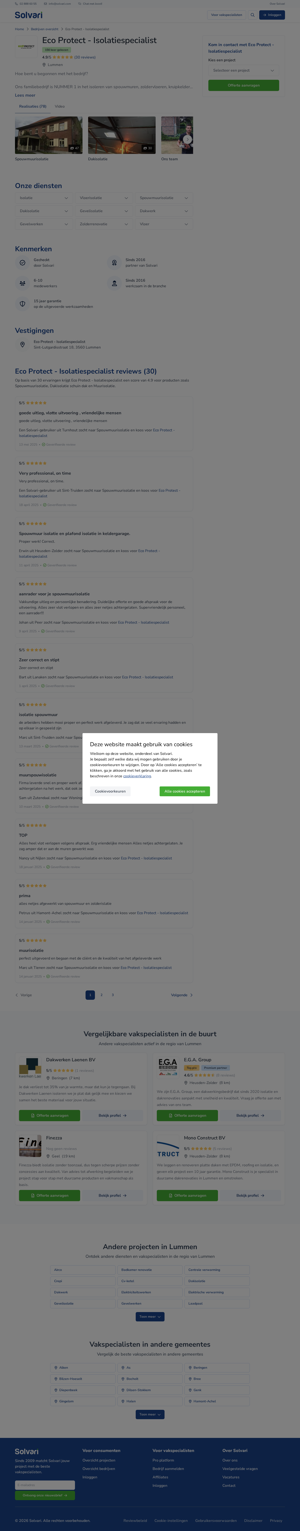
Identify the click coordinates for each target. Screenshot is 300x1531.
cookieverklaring (137, 776)
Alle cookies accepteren (185, 791)
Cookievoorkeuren (110, 791)
